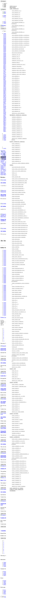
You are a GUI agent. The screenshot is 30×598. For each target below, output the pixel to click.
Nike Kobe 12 (16, 407)
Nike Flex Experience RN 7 (20, 258)
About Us (5, 134)
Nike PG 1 (15, 300)
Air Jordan (5, 34)
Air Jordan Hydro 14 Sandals (18, 33)
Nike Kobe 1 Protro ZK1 (19, 386)
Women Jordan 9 (17, 126)
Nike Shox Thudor (17, 327)
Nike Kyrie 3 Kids (17, 419)
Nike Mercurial (16, 294)
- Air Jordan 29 (5, 170)
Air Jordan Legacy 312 (19, 46)
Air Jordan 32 (16, 111)
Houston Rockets (17, 52)
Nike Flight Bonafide (18, 260)
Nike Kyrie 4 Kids (17, 423)
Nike (4, 71)
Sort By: (2, 321)
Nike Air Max (16, 198)
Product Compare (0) (5, 317)
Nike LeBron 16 (16, 484)
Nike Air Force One (18, 184)
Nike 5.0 (14, 172)
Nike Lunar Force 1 (18, 278)
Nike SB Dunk (16, 315)
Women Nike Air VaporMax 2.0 (20, 360)
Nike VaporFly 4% (17, 335)
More (4, 129)
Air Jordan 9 (16, 91)
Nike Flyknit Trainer (18, 264)
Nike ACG (14, 174)
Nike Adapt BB (16, 176)
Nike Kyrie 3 (16, 417)
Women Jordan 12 (17, 132)
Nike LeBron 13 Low (18, 446)
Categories (5, 33)
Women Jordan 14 (17, 136)
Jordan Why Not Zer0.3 (19, 74)
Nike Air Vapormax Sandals (20, 217)
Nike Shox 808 (16, 319)
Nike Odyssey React (18, 298)
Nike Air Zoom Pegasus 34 (19, 227)
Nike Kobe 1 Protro (18, 384)
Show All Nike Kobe (18, 411)
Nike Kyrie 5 (16, 425)
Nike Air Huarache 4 (18, 190)
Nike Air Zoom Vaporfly (19, 235)
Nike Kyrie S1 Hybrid (18, 431)
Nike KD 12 (15, 374)
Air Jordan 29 (16, 103)
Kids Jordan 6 (16, 149)
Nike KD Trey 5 (16, 378)
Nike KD (5, 118)
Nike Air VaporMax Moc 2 (19, 215)
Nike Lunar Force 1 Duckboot (18, 281)
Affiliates (5, 583)
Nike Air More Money (18, 202)
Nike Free (15, 266)
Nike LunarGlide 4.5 (18, 286)
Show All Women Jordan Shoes (19, 139)
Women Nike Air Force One (20, 352)
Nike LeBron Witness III (19, 466)
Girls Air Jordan (16, 489)
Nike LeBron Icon (17, 455)
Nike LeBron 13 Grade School (18, 444)
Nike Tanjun (15, 331)
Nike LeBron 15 (16, 482)
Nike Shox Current (17, 321)
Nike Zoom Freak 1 (17, 337)
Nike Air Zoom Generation (20, 225)
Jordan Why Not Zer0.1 (19, 70)
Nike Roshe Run (16, 313)
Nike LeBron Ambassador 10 (20, 472)
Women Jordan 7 (17, 124)
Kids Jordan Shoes (17, 141)
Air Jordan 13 (16, 99)
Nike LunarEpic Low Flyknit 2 (20, 284)
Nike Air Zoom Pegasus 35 (19, 229)
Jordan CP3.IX (16, 54)
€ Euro (5, 3)
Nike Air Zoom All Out (19, 221)
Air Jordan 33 (16, 14)
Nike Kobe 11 (16, 405)
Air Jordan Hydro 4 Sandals (20, 37)
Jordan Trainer (16, 66)
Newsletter (5, 593)
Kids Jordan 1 (16, 143)
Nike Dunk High (16, 252)
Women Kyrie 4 (16, 433)
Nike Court (15, 248)
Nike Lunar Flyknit (18, 276)
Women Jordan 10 (17, 128)
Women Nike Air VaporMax (20, 357)
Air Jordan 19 (16, 12)
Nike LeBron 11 (16, 474)
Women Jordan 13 (17, 134)
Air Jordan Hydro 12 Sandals (18, 26)
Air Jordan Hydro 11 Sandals (18, 23)
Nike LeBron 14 (16, 480)
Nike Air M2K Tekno (18, 194)
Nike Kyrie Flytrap (18, 429)
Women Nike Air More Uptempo (18, 355)
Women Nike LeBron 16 (19, 468)
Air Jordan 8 (16, 89)
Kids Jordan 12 (16, 155)
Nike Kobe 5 (15, 390)
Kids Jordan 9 (16, 151)
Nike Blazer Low (17, 241)
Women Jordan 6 (17, 122)
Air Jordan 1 (16, 76)
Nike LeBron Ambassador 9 (20, 470)
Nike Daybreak (16, 250)
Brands (4, 137)
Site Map (5, 138)
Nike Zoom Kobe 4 (17, 398)
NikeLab (5, 113)
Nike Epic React (17, 256)
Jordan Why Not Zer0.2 (19, 72)
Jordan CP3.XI (16, 58)
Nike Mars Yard (16, 292)
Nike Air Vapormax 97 (18, 213)
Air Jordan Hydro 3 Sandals (20, 35)
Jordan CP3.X (16, 56)
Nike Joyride (16, 274)
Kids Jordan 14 (16, 159)
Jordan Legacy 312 (17, 60)
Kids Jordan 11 (16, 153)
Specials (5, 136)
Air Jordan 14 (16, 101)
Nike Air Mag (16, 196)
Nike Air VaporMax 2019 (19, 211)
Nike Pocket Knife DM (18, 309)
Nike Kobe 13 (16, 409)
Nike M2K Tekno (16, 290)
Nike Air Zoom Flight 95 (19, 223)
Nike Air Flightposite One (20, 178)
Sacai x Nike (16, 350)
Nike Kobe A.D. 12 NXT (18, 396)
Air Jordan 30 (16, 105)
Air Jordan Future (17, 20)
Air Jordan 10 (16, 93)
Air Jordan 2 (16, 78)
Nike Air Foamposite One (19, 180)
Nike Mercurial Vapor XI (19, 296)
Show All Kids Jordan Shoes (20, 163)
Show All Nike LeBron (18, 486)
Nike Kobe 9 (15, 392)
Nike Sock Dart (16, 329)
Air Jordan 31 (16, 109)
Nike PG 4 (15, 307)
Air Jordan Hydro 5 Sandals (20, 39)
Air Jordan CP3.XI (17, 18)
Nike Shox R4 (16, 325)
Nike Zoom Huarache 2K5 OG (20, 339)
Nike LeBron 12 (16, 476)
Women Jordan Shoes (18, 115)
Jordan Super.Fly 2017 (18, 64)
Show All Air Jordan (18, 113)
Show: (2, 323)
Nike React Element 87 (19, 311)
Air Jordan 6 (16, 85)
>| (3, 341)
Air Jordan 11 (16, 95)
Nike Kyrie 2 (16, 415)
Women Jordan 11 (17, 130)
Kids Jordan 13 (16, 157)
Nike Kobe (5, 122)
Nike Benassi (16, 239)
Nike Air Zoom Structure (19, 233)
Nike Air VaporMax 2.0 (18, 209)
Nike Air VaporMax (17, 348)
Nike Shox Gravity (17, 323)
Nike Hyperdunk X (17, 272)
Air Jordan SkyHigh (18, 48)
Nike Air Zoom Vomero (19, 237)
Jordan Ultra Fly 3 (18, 68)
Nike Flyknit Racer (18, 262)
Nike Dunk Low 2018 (18, 254)
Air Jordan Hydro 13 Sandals (18, 29)
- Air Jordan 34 (4, 152)
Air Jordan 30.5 (16, 107)
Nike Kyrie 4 (16, 421)
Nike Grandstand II (18, 268)
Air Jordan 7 (16, 87)
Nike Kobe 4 (15, 388)
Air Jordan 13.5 (16, 10)
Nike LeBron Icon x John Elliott (19, 458)
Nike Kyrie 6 (16, 427)
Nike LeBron (15, 437)
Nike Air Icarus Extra (18, 192)
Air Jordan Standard (18, 50)
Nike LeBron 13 (16, 478)
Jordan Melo (16, 62)
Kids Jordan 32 (16, 161)
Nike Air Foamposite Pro (19, 182)
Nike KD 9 (15, 376)
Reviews (5, 571)
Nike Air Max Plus (17, 200)
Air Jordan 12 (16, 97)
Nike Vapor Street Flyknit (20, 333)
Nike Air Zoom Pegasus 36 (19, 231)
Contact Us (5, 139)
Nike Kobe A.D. (16, 394)
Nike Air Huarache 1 (18, 188)
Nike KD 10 (15, 370)
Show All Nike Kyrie (18, 435)
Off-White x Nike (16, 488)
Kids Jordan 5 (16, 147)
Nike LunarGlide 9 (17, 288)
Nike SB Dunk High (17, 317)
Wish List (5, 592)
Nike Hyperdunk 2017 (18, 270)
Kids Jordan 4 (16, 145)
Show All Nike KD (17, 380)
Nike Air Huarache (17, 186)
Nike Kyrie (5, 131)
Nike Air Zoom (16, 219)
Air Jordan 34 (16, 16)
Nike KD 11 (15, 372)
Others (12, 490)
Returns (5, 574)
